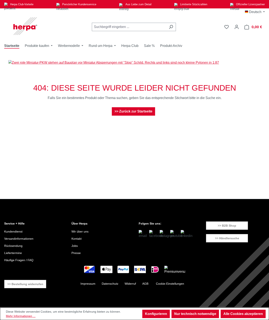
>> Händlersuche (227, 238)
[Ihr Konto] (237, 27)
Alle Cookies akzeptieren (243, 314)
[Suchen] (171, 27)
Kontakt (76, 238)
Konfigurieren (156, 314)
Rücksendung (13, 245)
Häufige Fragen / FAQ (18, 260)
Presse (76, 253)
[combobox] (129, 27)
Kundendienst (13, 231)
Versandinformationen (18, 238)
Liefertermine (13, 253)
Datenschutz (110, 283)
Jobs (74, 245)
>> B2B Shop (227, 225)
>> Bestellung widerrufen (25, 284)
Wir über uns (79, 231)
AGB (145, 283)
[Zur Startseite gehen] (25, 26)
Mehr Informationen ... (21, 316)
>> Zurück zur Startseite (133, 111)
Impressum (87, 283)
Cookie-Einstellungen (170, 283)
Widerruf (130, 283)
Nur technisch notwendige (195, 314)
